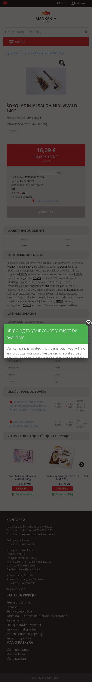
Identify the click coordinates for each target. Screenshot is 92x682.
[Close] (89, 323)
